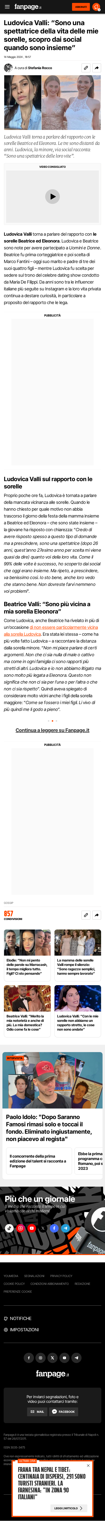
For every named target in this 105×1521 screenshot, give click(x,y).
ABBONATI (81, 6)
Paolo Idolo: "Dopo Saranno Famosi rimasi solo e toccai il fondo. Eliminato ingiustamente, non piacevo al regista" (49, 1127)
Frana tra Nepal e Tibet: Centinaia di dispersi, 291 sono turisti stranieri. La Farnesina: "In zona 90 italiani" (51, 1483)
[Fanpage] (52, 1374)
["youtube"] (31, 1228)
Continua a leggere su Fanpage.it (52, 730)
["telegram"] (65, 1228)
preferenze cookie (18, 1291)
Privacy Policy (61, 1276)
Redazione (82, 1284)
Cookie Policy (14, 1284)
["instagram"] (20, 1228)
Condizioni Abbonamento (50, 1284)
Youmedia (11, 1276)
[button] (96, 67)
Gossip (8, 903)
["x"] (43, 1228)
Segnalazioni (34, 1276)
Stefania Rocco (40, 68)
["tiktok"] (9, 1228)
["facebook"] (54, 1228)
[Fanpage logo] (28, 7)
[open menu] (5, 7)
